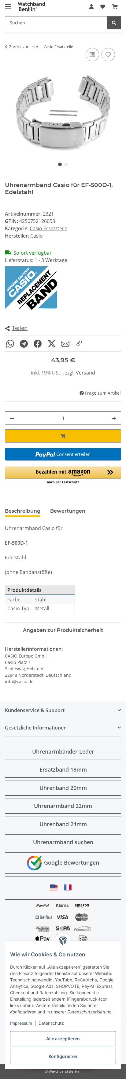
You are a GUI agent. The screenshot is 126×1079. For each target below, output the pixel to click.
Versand (85, 372)
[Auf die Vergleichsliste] (92, 54)
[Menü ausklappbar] (8, 4)
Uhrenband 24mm (63, 824)
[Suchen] (114, 22)
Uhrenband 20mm (63, 787)
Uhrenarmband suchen (63, 842)
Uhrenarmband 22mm (63, 805)
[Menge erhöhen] (114, 418)
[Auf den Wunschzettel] (108, 54)
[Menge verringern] (12, 418)
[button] (91, 7)
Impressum (21, 1023)
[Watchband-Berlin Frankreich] (69, 887)
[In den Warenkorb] (63, 436)
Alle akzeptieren (63, 1038)
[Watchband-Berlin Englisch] (55, 887)
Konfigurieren (63, 1056)
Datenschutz (51, 1023)
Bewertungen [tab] (67, 511)
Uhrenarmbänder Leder (63, 751)
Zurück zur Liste (23, 46)
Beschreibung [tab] (22, 511)
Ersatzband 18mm (63, 769)
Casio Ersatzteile (48, 228)
